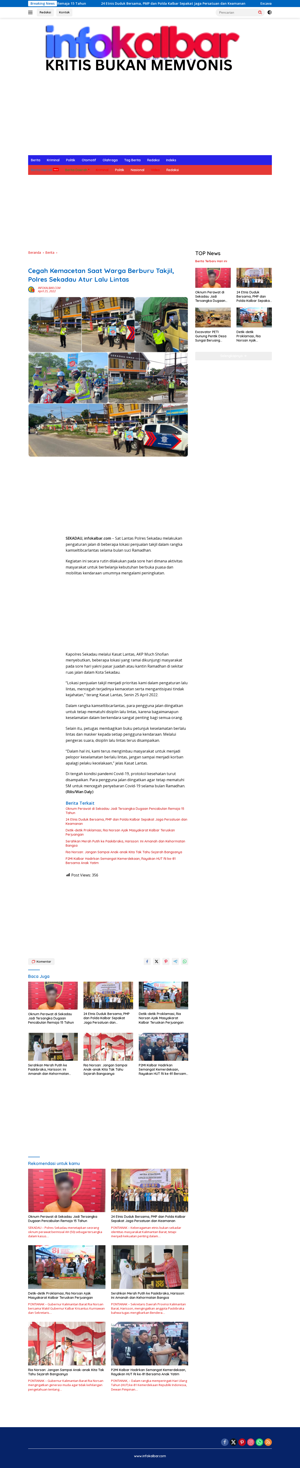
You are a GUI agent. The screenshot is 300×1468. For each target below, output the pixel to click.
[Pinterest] (242, 1442)
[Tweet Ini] (156, 961)
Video (155, 170)
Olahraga (110, 160)
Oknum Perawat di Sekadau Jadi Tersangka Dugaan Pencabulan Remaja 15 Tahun (125, 811)
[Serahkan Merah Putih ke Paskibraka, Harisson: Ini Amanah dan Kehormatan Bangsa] (53, 1047)
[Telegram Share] (175, 961)
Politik (70, 160)
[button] (260, 12)
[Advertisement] (150, 120)
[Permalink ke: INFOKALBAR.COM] (32, 289)
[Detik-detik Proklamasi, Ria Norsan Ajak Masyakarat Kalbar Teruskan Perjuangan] (163, 996)
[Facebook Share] (147, 961)
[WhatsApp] (259, 1442)
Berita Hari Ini (41, 170)
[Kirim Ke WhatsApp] (184, 961)
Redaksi (45, 12)
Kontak (64, 12)
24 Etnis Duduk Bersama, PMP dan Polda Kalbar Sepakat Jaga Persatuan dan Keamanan (117, 3)
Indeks (171, 160)
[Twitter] (233, 1442)
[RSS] (268, 1442)
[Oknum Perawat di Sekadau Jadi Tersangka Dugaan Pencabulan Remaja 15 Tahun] (53, 996)
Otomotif (89, 160)
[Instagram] (251, 1442)
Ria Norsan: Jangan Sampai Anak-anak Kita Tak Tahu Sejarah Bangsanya (124, 852)
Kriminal (53, 160)
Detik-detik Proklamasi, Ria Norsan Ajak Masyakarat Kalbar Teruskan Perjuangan (120, 832)
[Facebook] (225, 1442)
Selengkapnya (232, 356)
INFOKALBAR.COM (49, 288)
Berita (35, 160)
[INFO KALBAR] (138, 51)
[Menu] (31, 12)
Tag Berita (132, 160)
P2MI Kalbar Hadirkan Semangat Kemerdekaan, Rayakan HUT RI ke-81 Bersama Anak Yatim (121, 861)
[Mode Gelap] (269, 12)
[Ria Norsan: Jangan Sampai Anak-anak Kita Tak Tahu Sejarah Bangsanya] (108, 1047)
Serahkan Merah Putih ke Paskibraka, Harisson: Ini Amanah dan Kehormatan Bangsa (125, 843)
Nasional (137, 170)
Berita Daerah (76, 170)
